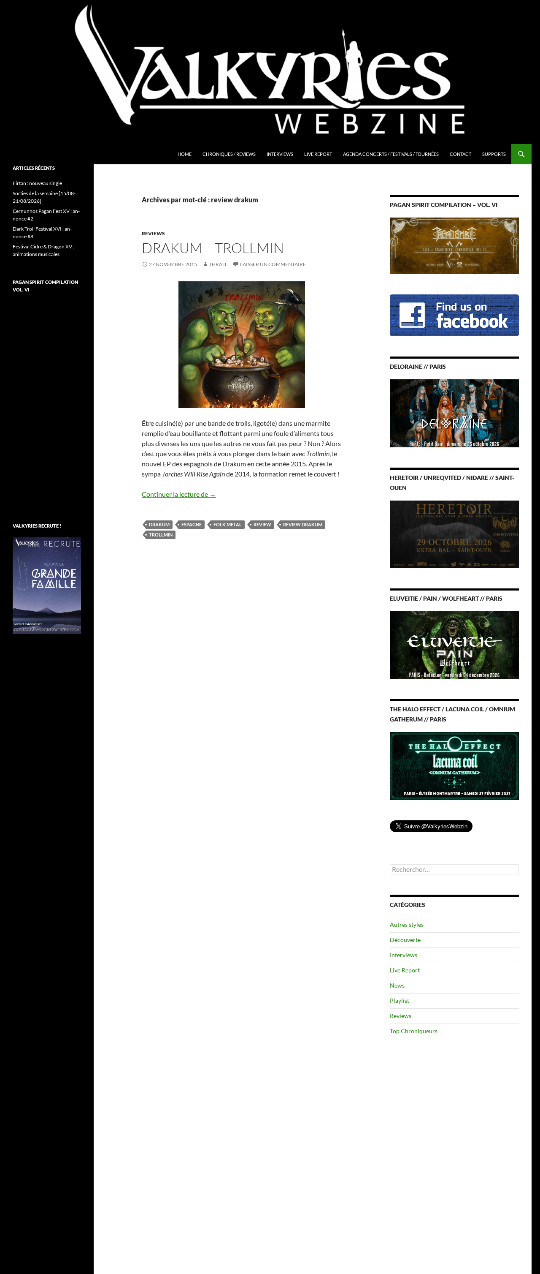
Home (185, 154)
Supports (494, 154)
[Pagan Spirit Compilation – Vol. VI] (454, 245)
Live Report (318, 154)
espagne (191, 524)
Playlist (399, 1000)
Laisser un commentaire (273, 264)
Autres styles (407, 924)
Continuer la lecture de (179, 494)
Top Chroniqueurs (413, 1030)
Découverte (405, 939)
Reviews (153, 233)
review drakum (302, 524)
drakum (159, 524)
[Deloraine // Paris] (454, 412)
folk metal (227, 524)
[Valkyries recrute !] (47, 585)
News (397, 985)
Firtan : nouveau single (37, 183)
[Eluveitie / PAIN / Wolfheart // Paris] (454, 644)
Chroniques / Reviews (229, 154)
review (262, 524)
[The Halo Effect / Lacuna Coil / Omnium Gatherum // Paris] (454, 765)
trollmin (161, 534)
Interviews (280, 154)
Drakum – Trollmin (213, 247)
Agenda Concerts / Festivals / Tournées (391, 154)
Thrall (218, 264)
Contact (460, 154)
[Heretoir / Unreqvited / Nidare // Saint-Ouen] (454, 533)
